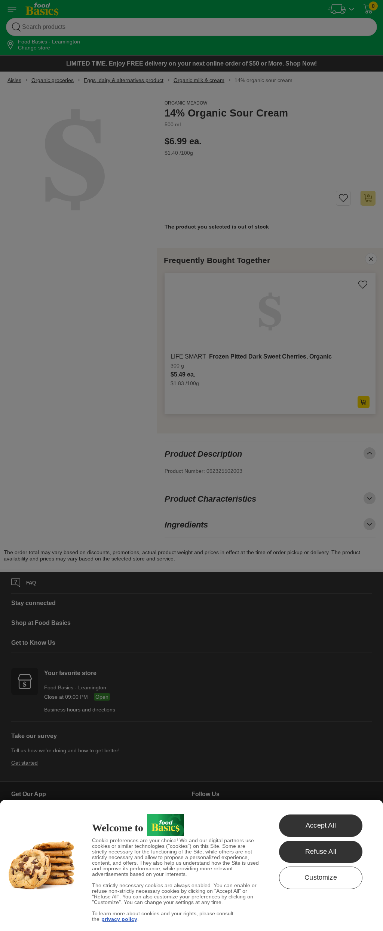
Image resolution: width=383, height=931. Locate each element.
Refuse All (320, 851)
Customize (320, 877)
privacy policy (119, 919)
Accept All (321, 825)
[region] (191, 865)
